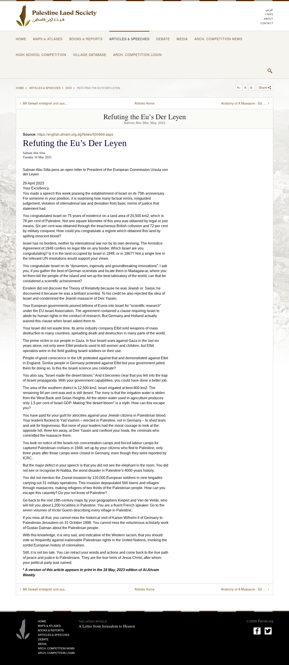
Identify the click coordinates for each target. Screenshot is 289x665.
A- (251, 87)
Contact (266, 23)
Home (21, 39)
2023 (68, 87)
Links (269, 14)
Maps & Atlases (48, 39)
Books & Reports (86, 39)
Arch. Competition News (218, 39)
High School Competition (41, 54)
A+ (239, 87)
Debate (163, 39)
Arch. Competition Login (137, 54)
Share (263, 87)
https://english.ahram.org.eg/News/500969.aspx (75, 134)
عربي (269, 9)
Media (182, 39)
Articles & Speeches (129, 39)
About (268, 18)
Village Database (89, 54)
